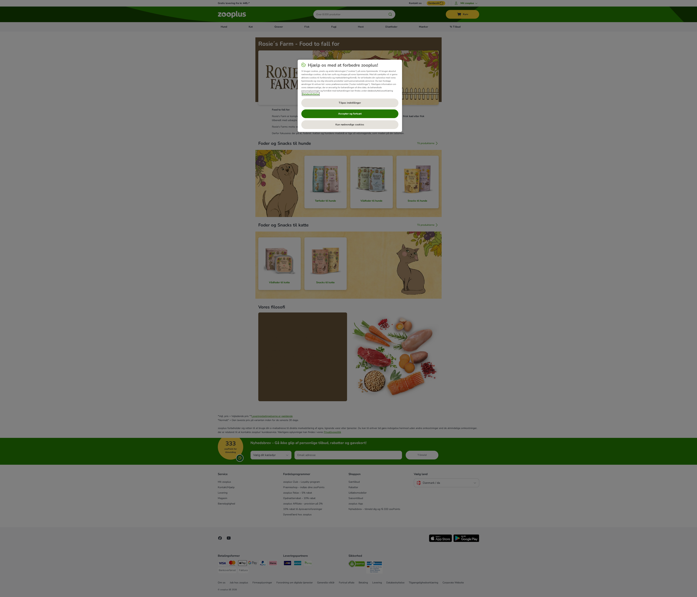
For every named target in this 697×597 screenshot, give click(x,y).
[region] (350, 96)
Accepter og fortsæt (350, 113)
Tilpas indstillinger (350, 103)
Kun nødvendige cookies (349, 124)
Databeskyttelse (310, 94)
